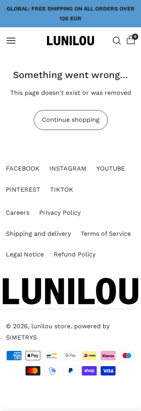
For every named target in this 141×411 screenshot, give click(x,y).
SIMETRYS (21, 337)
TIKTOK (61, 189)
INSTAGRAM (68, 168)
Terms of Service (106, 233)
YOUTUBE (110, 168)
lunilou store (50, 326)
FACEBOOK (23, 168)
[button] (11, 40)
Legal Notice (25, 254)
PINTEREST (23, 189)
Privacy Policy (60, 212)
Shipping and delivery (38, 233)
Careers (17, 212)
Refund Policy (75, 254)
